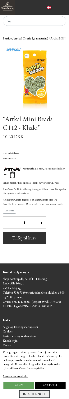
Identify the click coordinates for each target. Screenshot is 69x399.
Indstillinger (34, 394)
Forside (7, 38)
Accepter (50, 385)
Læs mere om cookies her (15, 376)
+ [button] (41, 223)
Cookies (8, 331)
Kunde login (10, 341)
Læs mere (9, 210)
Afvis (19, 385)
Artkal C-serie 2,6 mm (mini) (31, 38)
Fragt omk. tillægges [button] (11, 153)
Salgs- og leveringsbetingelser (20, 327)
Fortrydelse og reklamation (19, 336)
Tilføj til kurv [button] (24, 238)
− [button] (7, 223)
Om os (7, 345)
